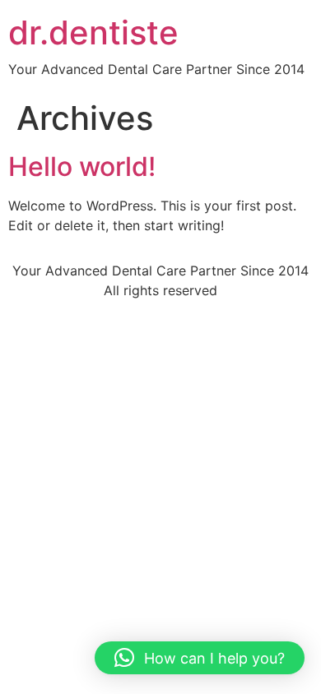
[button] (200, 657)
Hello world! (82, 166)
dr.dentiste (93, 32)
